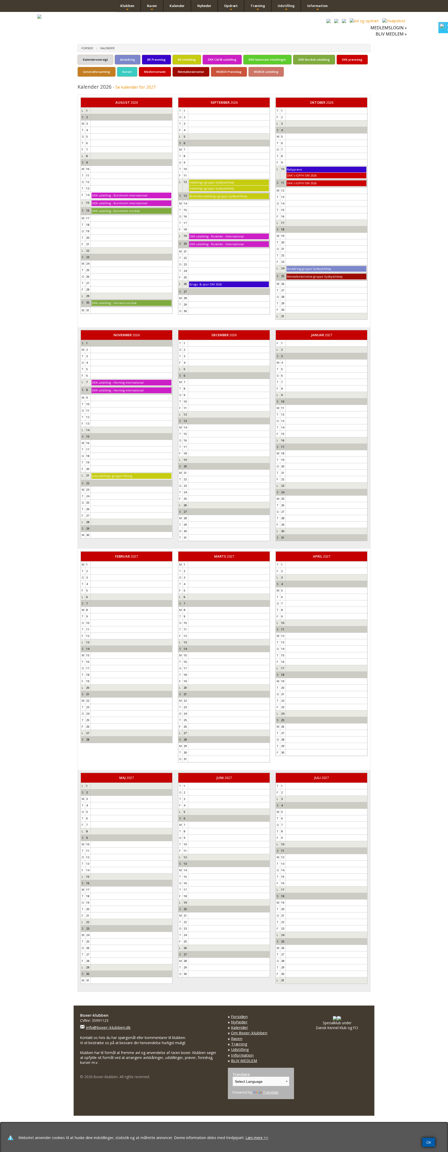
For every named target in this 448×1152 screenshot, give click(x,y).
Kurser (127, 72)
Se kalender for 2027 (135, 87)
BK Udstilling (187, 59)
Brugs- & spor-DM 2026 (206, 284)
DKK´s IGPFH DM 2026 (302, 175)
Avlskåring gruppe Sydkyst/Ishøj (309, 269)
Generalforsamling (96, 72)
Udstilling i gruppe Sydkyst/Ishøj (212, 182)
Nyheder (204, 6)
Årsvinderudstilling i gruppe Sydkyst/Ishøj (218, 196)
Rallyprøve (294, 169)
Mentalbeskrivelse (191, 72)
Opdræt (231, 7)
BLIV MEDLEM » (391, 34)
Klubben (127, 7)
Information (317, 7)
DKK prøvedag (352, 59)
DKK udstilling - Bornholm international (119, 195)
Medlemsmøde (155, 72)
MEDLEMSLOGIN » (388, 28)
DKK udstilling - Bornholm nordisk (116, 211)
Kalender (177, 6)
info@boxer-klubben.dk (108, 1027)
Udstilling (286, 7)
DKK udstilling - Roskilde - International (217, 236)
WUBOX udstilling (266, 72)
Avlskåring (127, 59)
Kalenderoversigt (95, 59)
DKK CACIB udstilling (222, 59)
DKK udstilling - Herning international (118, 382)
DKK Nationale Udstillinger (267, 59)
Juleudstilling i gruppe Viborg (112, 476)
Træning (257, 7)
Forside (87, 48)
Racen (152, 7)
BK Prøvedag (156, 59)
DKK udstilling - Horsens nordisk (114, 303)
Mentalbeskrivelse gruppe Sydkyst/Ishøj (314, 276)
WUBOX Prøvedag (229, 72)
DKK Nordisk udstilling (314, 59)
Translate (270, 1092)
